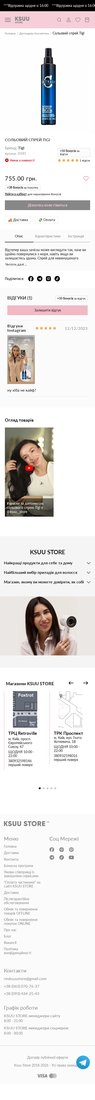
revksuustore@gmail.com (25, 978)
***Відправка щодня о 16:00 (26, 6)
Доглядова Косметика (34, 33)
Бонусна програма (18, 866)
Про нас (10, 930)
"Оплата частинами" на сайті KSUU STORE (22, 884)
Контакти (11, 859)
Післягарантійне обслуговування (16, 901)
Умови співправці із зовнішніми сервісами (21, 874)
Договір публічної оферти (47, 1057)
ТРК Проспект (68, 733)
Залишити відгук (47, 310)
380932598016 (65, 756)
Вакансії (10, 943)
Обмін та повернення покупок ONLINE (21, 922)
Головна (10, 33)
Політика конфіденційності (17, 951)
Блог (7, 936)
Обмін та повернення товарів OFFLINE (21, 911)
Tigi (21, 148)
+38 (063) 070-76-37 (21, 986)
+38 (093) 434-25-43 (21, 993)
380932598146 (20, 761)
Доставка (11, 853)
